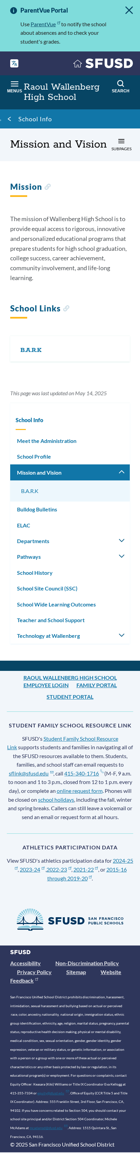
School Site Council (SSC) (47, 588)
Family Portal (96, 685)
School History (35, 572)
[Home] (103, 65)
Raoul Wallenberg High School (70, 677)
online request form (80, 790)
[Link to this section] (47, 187)
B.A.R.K (29, 491)
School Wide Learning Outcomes (56, 604)
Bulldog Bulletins (37, 509)
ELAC (23, 525)
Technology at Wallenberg (48, 635)
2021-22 (83, 869)
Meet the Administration (46, 440)
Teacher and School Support (51, 620)
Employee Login (46, 685)
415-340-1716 (81, 773)
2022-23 (57, 869)
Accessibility (25, 963)
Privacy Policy (34, 972)
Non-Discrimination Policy (87, 963)
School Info (35, 119)
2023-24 (30, 869)
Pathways (29, 556)
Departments (33, 541)
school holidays (56, 799)
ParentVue (43, 24)
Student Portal (70, 696)
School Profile (34, 456)
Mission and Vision (39, 472)
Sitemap (76, 972)
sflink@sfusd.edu (29, 773)
